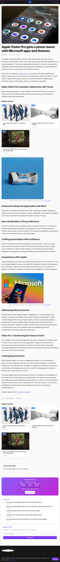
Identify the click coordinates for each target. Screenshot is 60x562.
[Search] (57, 2)
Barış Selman (4, 54)
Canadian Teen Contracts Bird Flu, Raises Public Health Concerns (24, 515)
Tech (4, 105)
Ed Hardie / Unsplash (23, 392)
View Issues (30, 492)
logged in (14, 469)
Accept (55, 559)
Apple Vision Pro (24, 73)
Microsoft (18, 398)
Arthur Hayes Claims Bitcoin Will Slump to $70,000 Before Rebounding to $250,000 (29, 506)
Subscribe (30, 537)
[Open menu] (2, 2)
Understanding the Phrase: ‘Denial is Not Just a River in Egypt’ (23, 510)
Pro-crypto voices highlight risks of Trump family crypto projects (24, 502)
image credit (47, 200)
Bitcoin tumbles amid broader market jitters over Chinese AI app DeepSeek (27, 519)
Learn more (12, 560)
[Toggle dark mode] (53, 2)
